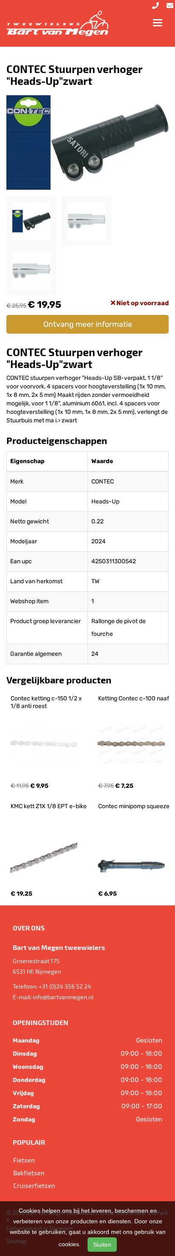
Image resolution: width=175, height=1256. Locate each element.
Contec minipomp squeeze (133, 806)
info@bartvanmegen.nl (63, 996)
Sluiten (102, 1244)
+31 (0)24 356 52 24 (65, 986)
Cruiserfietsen (34, 1185)
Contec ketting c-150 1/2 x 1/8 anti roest (47, 702)
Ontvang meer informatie (87, 324)
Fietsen (24, 1160)
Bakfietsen (29, 1173)
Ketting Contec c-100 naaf (133, 698)
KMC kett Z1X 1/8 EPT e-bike (49, 806)
